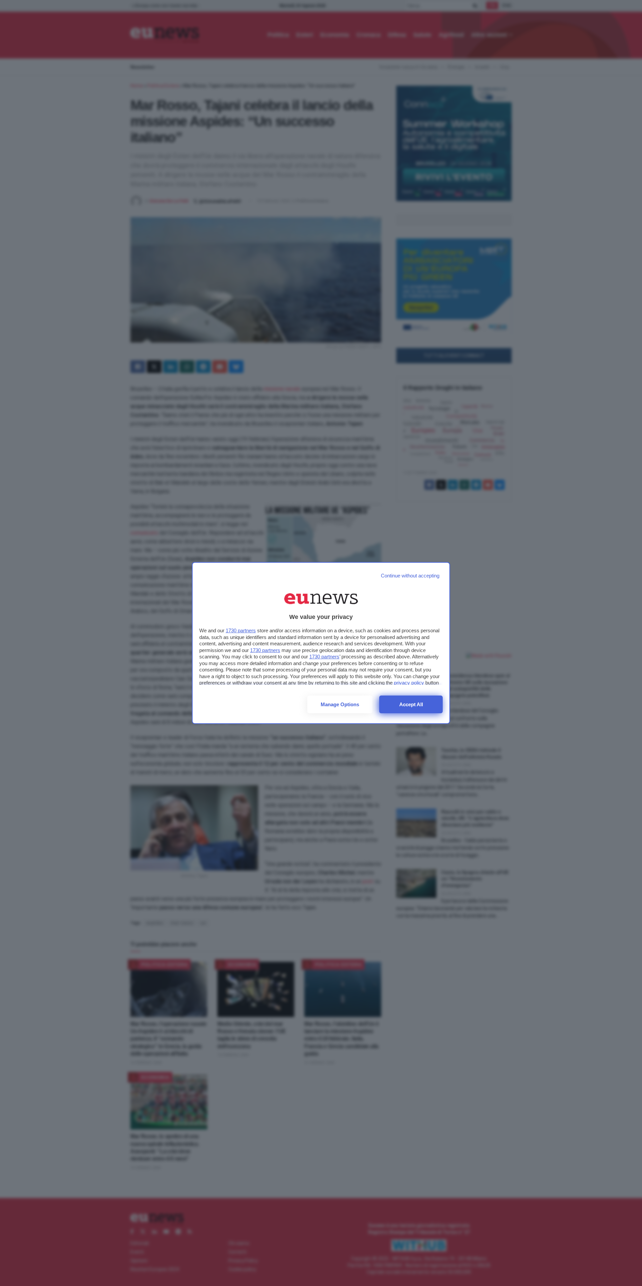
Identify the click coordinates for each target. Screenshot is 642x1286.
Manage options (340, 704)
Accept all (411, 704)
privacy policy (409, 682)
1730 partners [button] (241, 630)
